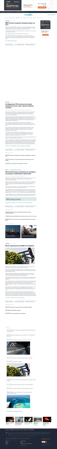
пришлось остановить (21, 135)
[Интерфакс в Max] (26, 445)
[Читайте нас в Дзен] (21, 445)
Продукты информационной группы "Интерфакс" (18, 438)
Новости (34, 17)
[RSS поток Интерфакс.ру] (24, 445)
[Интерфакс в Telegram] (22, 445)
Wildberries (13, 202)
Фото (41, 17)
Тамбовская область (29, 202)
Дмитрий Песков (13, 70)
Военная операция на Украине (9, 423)
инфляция (15, 40)
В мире (14, 17)
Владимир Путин (8, 70)
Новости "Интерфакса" (23, 441)
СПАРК (6, 441)
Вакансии (21, 429)
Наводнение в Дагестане (36, 423)
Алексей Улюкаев (10, 40)
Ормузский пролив (21, 297)
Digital (31, 17)
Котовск (24, 202)
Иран (12, 297)
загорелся (12, 190)
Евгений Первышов (8, 202)
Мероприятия (32, 429)
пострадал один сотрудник (16, 192)
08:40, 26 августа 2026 (13, 243)
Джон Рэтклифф (21, 70)
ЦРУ (17, 70)
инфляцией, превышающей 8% (10, 36)
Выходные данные (44, 444)
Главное (6, 17)
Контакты (6, 429)
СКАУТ (6, 442)
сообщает (7, 114)
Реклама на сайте (26, 429)
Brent (8, 297)
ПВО (16, 202)
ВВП (6, 40)
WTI (10, 297)
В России (10, 17)
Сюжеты (38, 17)
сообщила (28, 64)
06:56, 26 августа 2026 (12, 51)
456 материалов (26, 424)
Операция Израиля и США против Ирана (18, 424)
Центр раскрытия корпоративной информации (26, 443)
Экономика (18, 17)
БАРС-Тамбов (20, 202)
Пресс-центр (17, 429)
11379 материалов (8, 425)
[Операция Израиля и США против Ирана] (19, 422)
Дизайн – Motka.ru (44, 445)
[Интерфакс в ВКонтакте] (23, 445)
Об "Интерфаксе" (12, 429)
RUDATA (21, 442)
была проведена (26, 191)
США (14, 297)
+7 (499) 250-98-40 (28, 436)
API (6, 297)
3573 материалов (17, 425)
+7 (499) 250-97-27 (34, 436)
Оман (17, 297)
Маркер (7, 443)
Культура (24, 17)
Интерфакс (28, 15)
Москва (28, 17)
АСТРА (6, 444)
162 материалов (36, 425)
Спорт (21, 17)
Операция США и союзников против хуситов (46, 424)
